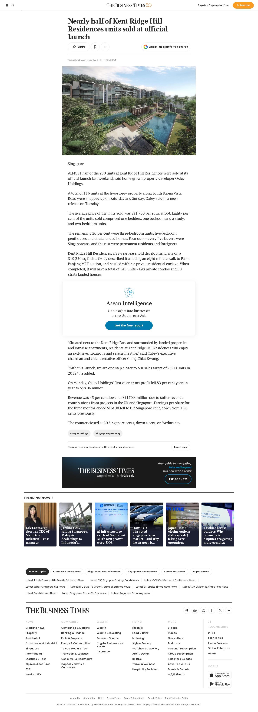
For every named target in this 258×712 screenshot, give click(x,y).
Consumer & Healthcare (76, 659)
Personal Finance (108, 638)
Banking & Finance (73, 633)
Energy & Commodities (75, 643)
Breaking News (35, 628)
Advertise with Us (179, 664)
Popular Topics (37, 571)
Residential (33, 638)
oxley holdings (79, 433)
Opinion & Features (38, 664)
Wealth (101, 628)
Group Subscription (180, 653)
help (100, 698)
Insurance (103, 651)
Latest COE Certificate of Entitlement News (169, 580)
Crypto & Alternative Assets (110, 645)
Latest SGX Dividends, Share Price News (205, 586)
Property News (201, 571)
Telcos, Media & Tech (74, 648)
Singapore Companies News (104, 571)
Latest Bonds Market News (41, 593)
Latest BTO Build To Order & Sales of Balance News (100, 586)
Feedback (180, 447)
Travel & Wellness (143, 664)
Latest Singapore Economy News (130, 593)
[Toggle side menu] (7, 5)
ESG (28, 669)
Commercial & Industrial (41, 643)
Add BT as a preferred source (168, 46)
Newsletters (175, 638)
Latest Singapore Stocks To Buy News (84, 593)
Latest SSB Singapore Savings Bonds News (114, 580)
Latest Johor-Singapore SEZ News (45, 586)
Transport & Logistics (75, 653)
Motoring (138, 638)
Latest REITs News (174, 571)
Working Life (33, 674)
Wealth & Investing (109, 633)
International (34, 653)
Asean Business (218, 643)
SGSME (212, 653)
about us (75, 698)
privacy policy (114, 698)
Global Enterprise (219, 648)
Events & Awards (178, 669)
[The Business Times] (126, 5)
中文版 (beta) (176, 674)
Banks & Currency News (67, 571)
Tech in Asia (215, 638)
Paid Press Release (180, 659)
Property (31, 633)
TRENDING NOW (37, 498)
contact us (89, 698)
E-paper (173, 628)
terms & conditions (134, 698)
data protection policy (176, 698)
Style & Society (141, 643)
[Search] (12, 5)
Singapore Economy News (142, 571)
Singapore (32, 648)
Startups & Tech (36, 659)
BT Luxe (137, 659)
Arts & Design (141, 653)
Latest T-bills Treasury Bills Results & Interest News (55, 580)
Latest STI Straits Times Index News (156, 586)
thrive (211, 633)
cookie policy (155, 698)
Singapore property (108, 433)
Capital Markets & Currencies (72, 665)
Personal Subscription (182, 648)
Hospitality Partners (145, 669)
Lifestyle (137, 628)
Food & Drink (140, 633)
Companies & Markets (75, 628)
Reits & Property (71, 638)
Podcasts (174, 643)
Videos (172, 633)
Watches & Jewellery (145, 648)
